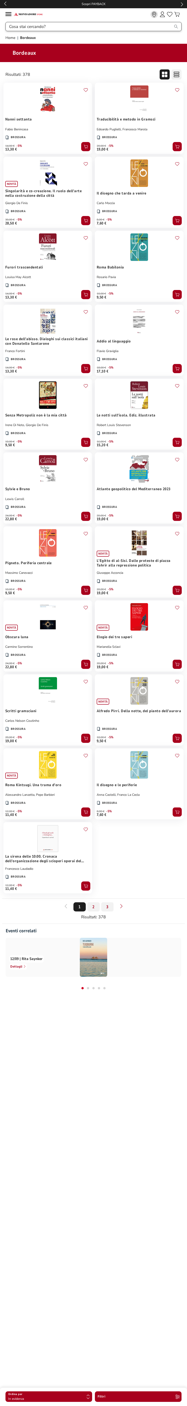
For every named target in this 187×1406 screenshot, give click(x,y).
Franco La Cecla (128, 795)
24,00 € (10, 515)
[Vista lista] (176, 74)
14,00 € (10, 146)
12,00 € (10, 811)
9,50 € (101, 297)
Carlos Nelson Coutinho (22, 721)
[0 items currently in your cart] (177, 14)
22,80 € (11, 519)
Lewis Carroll (14, 499)
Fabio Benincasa (16, 129)
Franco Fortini (15, 351)
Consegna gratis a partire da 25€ (93, 4)
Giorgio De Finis (16, 203)
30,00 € (10, 219)
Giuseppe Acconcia (110, 573)
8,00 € (100, 219)
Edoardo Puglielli (109, 129)
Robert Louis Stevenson (114, 425)
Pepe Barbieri (45, 795)
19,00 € (102, 149)
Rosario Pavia (106, 277)
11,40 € (11, 815)
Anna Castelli (106, 795)
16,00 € (101, 441)
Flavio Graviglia (107, 351)
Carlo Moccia (106, 203)
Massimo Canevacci (19, 573)
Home (10, 37)
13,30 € (11, 149)
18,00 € (101, 367)
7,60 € (101, 223)
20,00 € (101, 146)
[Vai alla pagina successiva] (121, 906)
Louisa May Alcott (18, 277)
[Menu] (9, 15)
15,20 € (102, 445)
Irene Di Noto (14, 425)
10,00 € (101, 293)
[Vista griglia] (165, 74)
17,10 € (102, 371)
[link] (154, 14)
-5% (19, 146)
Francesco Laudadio (19, 869)
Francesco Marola (134, 129)
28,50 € (11, 223)
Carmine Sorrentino (19, 647)
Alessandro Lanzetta (19, 795)
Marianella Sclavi (108, 647)
